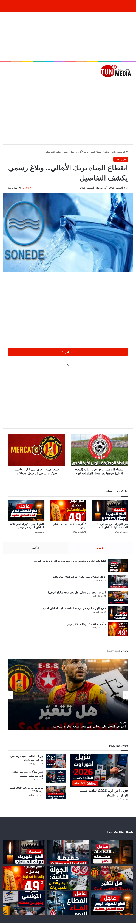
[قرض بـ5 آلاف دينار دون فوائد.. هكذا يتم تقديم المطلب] (56, 776)
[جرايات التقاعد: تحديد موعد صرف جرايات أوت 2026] (56, 761)
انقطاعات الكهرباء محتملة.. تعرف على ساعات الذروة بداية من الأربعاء (70, 560)
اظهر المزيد (69, 351)
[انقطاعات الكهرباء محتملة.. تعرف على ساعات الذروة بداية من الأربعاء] (118, 565)
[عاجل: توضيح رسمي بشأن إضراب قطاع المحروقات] (118, 581)
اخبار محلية (109, 151)
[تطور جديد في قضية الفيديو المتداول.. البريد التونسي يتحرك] (24, 903)
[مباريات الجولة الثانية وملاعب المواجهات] (68, 878)
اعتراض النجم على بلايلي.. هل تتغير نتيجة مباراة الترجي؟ (77, 592)
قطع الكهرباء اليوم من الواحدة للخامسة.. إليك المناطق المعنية (112, 525)
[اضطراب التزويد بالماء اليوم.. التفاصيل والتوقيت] (68, 903)
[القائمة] (4, 83)
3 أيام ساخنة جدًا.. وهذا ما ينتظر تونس (86, 624)
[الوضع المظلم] (10, 83)
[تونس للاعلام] (116, 70)
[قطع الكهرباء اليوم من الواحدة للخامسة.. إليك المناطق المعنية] (110, 510)
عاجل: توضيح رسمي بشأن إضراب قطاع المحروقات (79, 576)
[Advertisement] (68, 36)
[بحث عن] (131, 83)
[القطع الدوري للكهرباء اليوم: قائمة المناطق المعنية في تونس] (26, 510)
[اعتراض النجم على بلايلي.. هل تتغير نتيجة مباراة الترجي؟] (118, 597)
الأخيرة (100, 547)
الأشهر (35, 547)
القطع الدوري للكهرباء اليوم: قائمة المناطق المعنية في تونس (27, 525)
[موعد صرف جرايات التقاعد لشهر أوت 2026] (56, 792)
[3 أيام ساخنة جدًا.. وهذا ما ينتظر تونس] (68, 510)
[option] (68, 694)
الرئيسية (121, 151)
